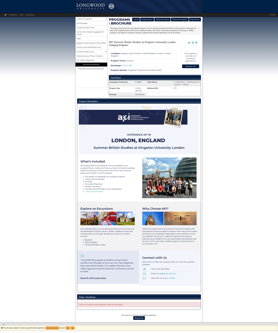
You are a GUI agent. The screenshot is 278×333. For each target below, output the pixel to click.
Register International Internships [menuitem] (91, 43)
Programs (13, 15)
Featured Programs (179, 20)
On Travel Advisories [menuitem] (85, 60)
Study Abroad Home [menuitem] (85, 28)
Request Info (191, 66)
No (73, 328)
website (172, 278)
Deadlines (30, 15)
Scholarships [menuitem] (82, 23)
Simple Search (147, 20)
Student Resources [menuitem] (85, 52)
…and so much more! (94, 191)
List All (136, 20)
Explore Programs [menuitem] (84, 19)
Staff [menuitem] (79, 39)
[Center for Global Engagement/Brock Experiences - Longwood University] (139, 6)
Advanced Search (162, 20)
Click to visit (127, 65)
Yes (68, 328)
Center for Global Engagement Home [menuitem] (90, 33)
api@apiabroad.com (167, 274)
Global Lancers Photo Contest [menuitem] (90, 56)
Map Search (194, 20)
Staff (21, 15)
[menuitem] (91, 75)
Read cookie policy (52, 328)
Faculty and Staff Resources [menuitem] (89, 47)
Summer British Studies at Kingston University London (139, 148)
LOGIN (272, 15)
